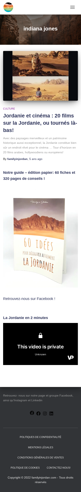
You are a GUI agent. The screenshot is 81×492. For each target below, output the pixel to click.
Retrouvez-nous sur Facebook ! (29, 299)
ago (35, 159)
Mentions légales (40, 447)
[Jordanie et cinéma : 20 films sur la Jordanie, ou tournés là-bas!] (40, 76)
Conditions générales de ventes (40, 457)
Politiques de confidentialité (40, 437)
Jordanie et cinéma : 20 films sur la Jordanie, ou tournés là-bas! (40, 123)
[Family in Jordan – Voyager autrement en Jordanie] (10, 7)
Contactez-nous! (58, 467)
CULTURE (9, 108)
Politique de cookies (25, 467)
